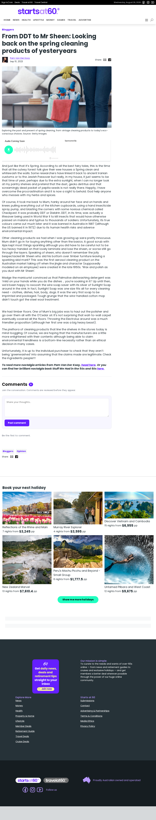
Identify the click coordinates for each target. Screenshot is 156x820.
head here (88, 365)
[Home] (39, 11)
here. (101, 368)
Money (50, 19)
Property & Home (25, 716)
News (16, 19)
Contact (85, 705)
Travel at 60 (27, 2)
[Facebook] (143, 2)
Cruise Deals (22, 741)
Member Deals (23, 726)
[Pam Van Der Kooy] (5, 60)
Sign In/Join (7, 2)
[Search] (152, 20)
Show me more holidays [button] (78, 599)
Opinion (21, 451)
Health (26, 19)
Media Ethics (87, 721)
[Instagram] (148, 2)
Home (7, 19)
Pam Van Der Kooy (20, 58)
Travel (71, 19)
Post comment (17, 422)
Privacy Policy (87, 726)
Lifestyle (38, 19)
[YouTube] (152, 2)
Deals (17, 2)
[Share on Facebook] (110, 60)
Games (61, 19)
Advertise (85, 19)
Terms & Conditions (91, 716)
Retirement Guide (25, 731)
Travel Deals (22, 736)
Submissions (87, 700)
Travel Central (40, 2)
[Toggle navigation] (147, 20)
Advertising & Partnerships (94, 710)
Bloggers (8, 451)
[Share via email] (105, 60)
